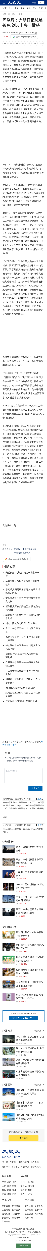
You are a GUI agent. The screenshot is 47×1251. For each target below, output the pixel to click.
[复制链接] (23, 43)
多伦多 (31, 1186)
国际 (29, 8)
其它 (30, 1194)
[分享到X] (17, 44)
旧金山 (31, 1182)
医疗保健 (29, 1210)
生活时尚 (39, 1210)
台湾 (41, 8)
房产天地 (29, 1206)
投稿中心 (16, 1167)
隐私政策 (6, 1167)
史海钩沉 (6, 1214)
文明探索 (16, 1206)
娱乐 (14, 1190)
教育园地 (6, 1218)
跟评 (39, 799)
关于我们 (14, 1162)
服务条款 (35, 1162)
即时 (11, 8)
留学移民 (39, 1206)
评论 (35, 8)
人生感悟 (6, 1210)
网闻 (14, 1194)
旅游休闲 (29, 1218)
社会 (9, 1194)
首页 (5, 8)
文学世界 (16, 1210)
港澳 (14, 1186)
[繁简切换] (41, 44)
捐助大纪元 (36, 1167)
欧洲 (30, 1190)
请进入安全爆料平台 (23, 1018)
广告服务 (25, 1167)
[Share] (17, 854)
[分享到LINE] (11, 44)
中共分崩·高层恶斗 (22, 553)
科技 (4, 1190)
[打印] (29, 44)
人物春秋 (16, 1214)
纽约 (23, 1182)
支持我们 (24, 1138)
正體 (34, 3)
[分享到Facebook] (5, 44)
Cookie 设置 (23, 1246)
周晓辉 (17, 549)
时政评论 (11, 14)
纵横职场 (29, 1214)
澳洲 (23, 1194)
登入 (41, 2)
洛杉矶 (24, 1186)
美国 (23, 8)
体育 (4, 1194)
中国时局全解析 (30, 549)
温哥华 (24, 1190)
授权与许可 (24, 1162)
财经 (9, 1190)
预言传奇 (16, 1218)
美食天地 (39, 1214)
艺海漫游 (6, 1221)
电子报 (5, 1162)
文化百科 (6, 1206)
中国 (17, 8)
